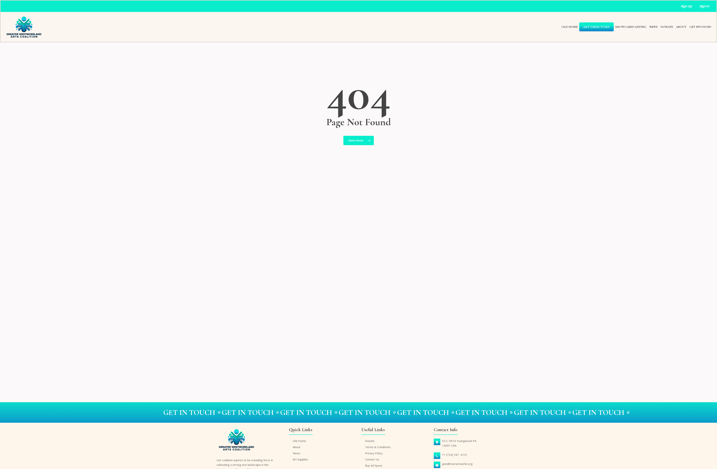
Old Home (299, 441)
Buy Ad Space (373, 465)
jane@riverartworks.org (457, 464)
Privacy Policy (374, 453)
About (296, 447)
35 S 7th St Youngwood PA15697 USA (459, 443)
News (296, 453)
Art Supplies (300, 459)
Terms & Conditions (378, 447)
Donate (370, 441)
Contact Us (372, 459)
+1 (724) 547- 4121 (454, 455)
